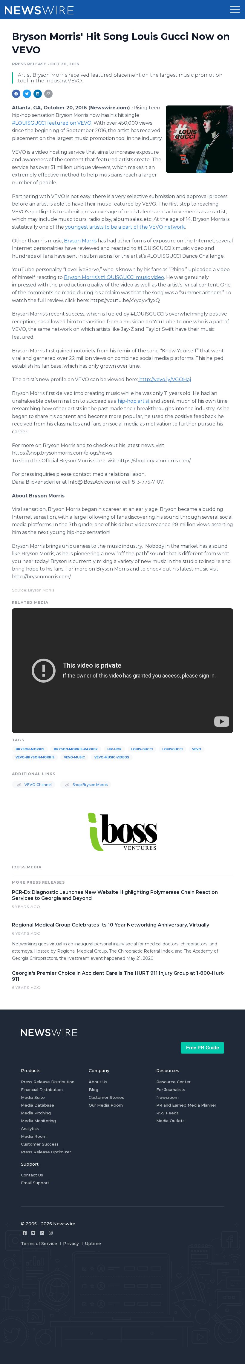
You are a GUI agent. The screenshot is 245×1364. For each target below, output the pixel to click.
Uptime (93, 1243)
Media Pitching (36, 1112)
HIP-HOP (114, 749)
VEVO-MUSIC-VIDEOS (111, 757)
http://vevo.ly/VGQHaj (165, 379)
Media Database (37, 1105)
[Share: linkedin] (37, 94)
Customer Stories (106, 1097)
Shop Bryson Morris (90, 784)
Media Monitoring (38, 1120)
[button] (235, 10)
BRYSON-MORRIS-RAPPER (76, 749)
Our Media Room (106, 1105)
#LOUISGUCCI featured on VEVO (51, 123)
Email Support (35, 1182)
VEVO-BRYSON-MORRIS (35, 757)
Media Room (34, 1136)
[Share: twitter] (27, 94)
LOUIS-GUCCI (142, 749)
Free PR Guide (202, 1047)
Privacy (71, 1243)
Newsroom (167, 1097)
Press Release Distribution (47, 1081)
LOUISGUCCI (172, 749)
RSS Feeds (167, 1112)
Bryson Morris (80, 241)
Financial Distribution (42, 1089)
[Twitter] (33, 1233)
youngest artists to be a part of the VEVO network (125, 227)
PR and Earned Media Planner (186, 1105)
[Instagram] (51, 1233)
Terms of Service (39, 1243)
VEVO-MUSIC (74, 757)
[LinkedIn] (42, 1233)
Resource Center (173, 1081)
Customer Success (40, 1144)
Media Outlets (170, 1120)
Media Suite (33, 1097)
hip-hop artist (134, 401)
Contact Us (32, 1175)
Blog (93, 1089)
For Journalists (170, 1089)
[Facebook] (25, 1233)
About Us (98, 1081)
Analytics (30, 1128)
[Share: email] (48, 94)
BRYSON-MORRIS (30, 749)
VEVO (196, 749)
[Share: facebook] (16, 94)
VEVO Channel (38, 784)
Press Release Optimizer (46, 1151)
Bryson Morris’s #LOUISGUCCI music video (114, 277)
